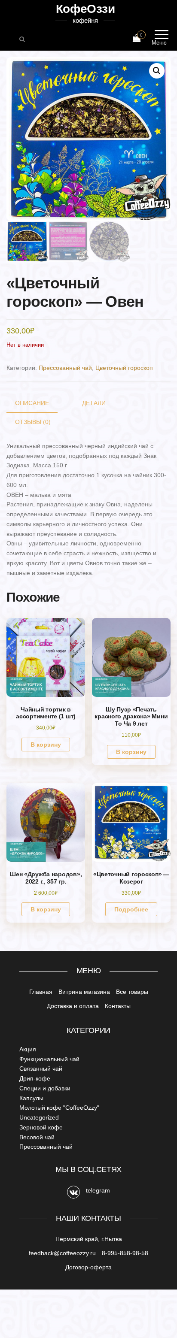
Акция (27, 1049)
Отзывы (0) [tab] (33, 421)
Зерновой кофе (41, 1127)
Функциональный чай (49, 1059)
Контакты (118, 1005)
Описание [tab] (32, 403)
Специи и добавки (44, 1088)
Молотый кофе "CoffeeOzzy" (59, 1107)
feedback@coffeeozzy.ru (62, 1253)
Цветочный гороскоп (124, 367)
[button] (157, 71)
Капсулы (31, 1098)
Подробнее (131, 909)
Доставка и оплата (73, 1005)
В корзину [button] (46, 744)
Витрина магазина (84, 991)
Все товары (132, 991)
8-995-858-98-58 (125, 1253)
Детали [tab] (94, 403)
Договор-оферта (88, 1267)
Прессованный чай (65, 367)
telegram (98, 1190)
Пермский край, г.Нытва (88, 1238)
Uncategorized (39, 1117)
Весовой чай (37, 1137)
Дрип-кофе (34, 1078)
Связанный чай (40, 1068)
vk (73, 1192)
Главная (40, 991)
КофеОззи (85, 8)
